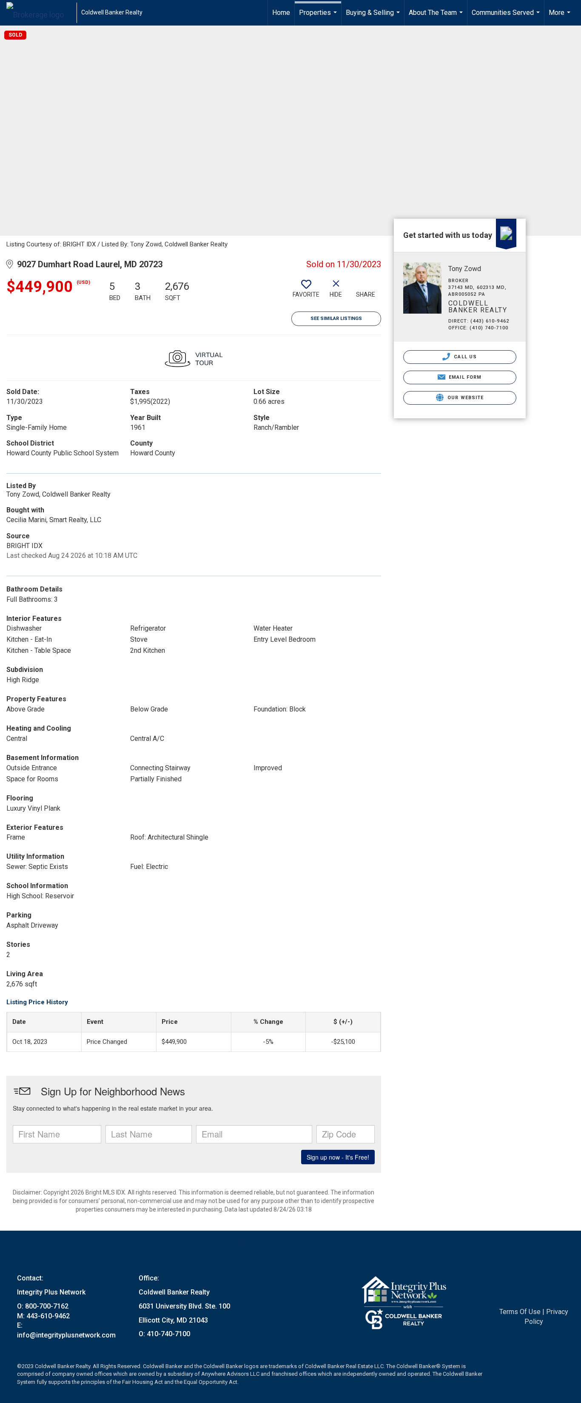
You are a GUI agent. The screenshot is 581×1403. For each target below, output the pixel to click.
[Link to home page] (39, 13)
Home (281, 13)
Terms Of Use (520, 1312)
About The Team (437, 17)
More (560, 17)
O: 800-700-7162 (42, 1306)
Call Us (464, 357)
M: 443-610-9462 (43, 1316)
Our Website (465, 397)
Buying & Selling (374, 17)
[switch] (306, 292)
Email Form (464, 377)
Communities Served (507, 17)
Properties (319, 17)
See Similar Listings (336, 318)
